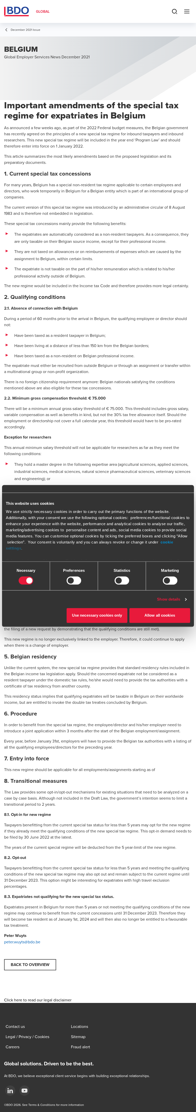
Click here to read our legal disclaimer (37, 1000)
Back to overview (30, 965)
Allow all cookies (159, 615)
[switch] (74, 580)
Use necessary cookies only (97, 615)
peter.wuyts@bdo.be (22, 942)
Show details (168, 599)
